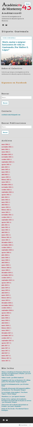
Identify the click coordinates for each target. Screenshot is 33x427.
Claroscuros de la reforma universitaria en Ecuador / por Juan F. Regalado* (15, 405)
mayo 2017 (6, 350)
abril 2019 (6, 293)
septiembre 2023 (8, 162)
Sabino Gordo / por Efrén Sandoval (12, 377)
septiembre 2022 (8, 192)
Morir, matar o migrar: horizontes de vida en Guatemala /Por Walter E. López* (15, 46)
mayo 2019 (6, 290)
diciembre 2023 (7, 154)
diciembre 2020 (7, 242)
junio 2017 (6, 348)
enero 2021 (6, 240)
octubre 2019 (7, 277)
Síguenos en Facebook (14, 83)
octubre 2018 (7, 308)
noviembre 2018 (7, 305)
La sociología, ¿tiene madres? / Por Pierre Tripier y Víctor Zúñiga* (15, 393)
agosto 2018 (6, 313)
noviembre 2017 (7, 335)
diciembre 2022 (7, 184)
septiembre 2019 (8, 280)
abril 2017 (6, 353)
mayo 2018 (6, 320)
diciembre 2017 (7, 333)
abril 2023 (6, 174)
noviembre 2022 (7, 187)
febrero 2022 (6, 210)
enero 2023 (6, 182)
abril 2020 (6, 262)
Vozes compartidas (9, 38)
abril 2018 (6, 323)
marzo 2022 (6, 207)
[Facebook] (3, 25)
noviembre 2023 (7, 157)
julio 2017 (6, 345)
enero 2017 (6, 360)
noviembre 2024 (7, 147)
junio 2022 (6, 200)
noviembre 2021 (7, 215)
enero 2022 (6, 212)
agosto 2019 (6, 283)
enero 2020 (6, 270)
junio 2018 (6, 318)
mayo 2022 (6, 202)
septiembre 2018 (8, 310)
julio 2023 (6, 167)
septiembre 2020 (8, 250)
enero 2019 (6, 300)
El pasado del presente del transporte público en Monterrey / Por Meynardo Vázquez (16, 389)
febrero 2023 (6, 179)
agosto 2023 (6, 164)
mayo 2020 (6, 260)
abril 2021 (6, 232)
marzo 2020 (6, 265)
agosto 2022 (6, 194)
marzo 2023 (6, 177)
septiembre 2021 (8, 220)
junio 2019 (6, 288)
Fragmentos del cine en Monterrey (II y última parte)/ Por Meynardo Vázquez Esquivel (16, 381)
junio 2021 (6, 227)
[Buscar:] (16, 98)
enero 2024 (6, 152)
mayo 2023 (6, 172)
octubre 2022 (7, 189)
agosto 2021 (6, 222)
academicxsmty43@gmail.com (11, 115)
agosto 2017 (6, 343)
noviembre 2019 (7, 275)
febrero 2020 (6, 267)
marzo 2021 (6, 235)
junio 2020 (6, 257)
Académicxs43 (12, 13)
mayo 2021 (6, 230)
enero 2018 (6, 330)
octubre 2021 (7, 217)
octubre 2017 (7, 338)
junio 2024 (6, 149)
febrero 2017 (6, 358)
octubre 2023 (7, 159)
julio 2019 (6, 285)
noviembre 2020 (7, 245)
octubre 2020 (7, 247)
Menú (28, 4)
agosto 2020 (6, 252)
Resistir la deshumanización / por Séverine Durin (15, 385)
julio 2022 (6, 197)
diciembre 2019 (7, 272)
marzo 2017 (6, 355)
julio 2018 (6, 315)
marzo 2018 (6, 325)
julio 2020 (6, 255)
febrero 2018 (6, 328)
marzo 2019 (6, 295)
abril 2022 (6, 205)
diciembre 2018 (7, 303)
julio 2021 (6, 225)
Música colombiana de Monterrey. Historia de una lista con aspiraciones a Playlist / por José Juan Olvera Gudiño (16, 373)
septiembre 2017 (8, 340)
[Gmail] (6, 25)
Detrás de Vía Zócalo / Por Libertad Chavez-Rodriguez (15, 409)
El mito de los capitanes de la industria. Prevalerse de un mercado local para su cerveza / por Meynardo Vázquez (16, 400)
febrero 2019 (6, 298)
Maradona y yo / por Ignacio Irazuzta (13, 396)
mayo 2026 (6, 144)
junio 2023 (6, 169)
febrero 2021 (6, 237)
